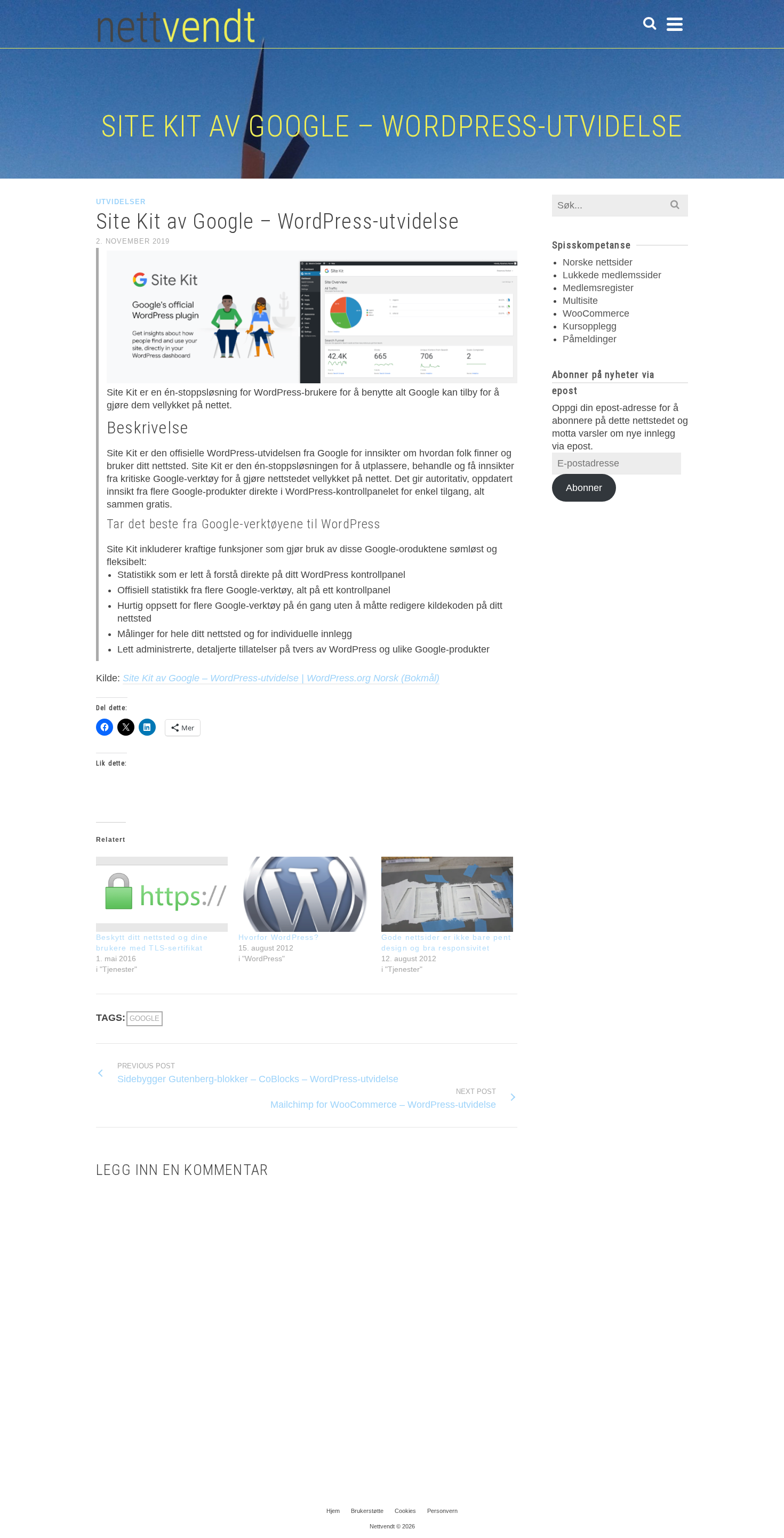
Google (144, 1018)
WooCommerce (596, 313)
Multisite (580, 300)
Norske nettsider (598, 262)
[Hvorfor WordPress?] (304, 894)
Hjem (333, 1511)
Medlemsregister (598, 288)
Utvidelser (121, 202)
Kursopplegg (590, 326)
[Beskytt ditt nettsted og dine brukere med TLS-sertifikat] (162, 894)
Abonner (584, 487)
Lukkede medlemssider (612, 275)
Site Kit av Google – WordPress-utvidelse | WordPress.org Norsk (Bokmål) (281, 678)
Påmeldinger (590, 339)
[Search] (649, 24)
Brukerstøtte (367, 1511)
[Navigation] (674, 24)
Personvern (442, 1511)
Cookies (405, 1511)
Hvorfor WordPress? (278, 937)
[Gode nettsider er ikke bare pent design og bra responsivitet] (447, 894)
